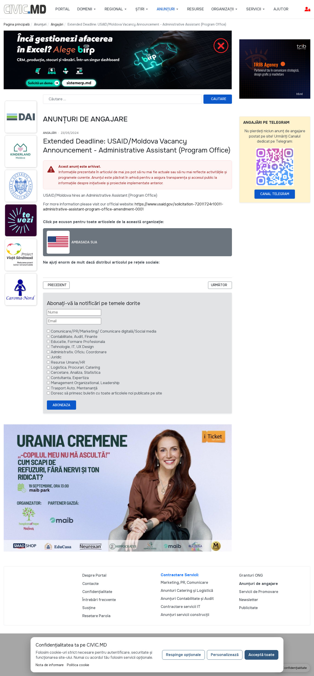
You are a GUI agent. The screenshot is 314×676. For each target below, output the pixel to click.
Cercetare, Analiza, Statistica (75, 372)
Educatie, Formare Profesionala (78, 341)
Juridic (56, 357)
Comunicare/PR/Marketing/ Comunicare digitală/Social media (103, 331)
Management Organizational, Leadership (85, 382)
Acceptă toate (261, 654)
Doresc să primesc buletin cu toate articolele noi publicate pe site (106, 393)
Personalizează (225, 654)
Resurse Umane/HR (68, 362)
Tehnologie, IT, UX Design (72, 346)
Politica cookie (78, 665)
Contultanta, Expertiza (70, 377)
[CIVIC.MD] (25, 8)
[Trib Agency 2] (275, 68)
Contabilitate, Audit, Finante (74, 336)
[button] (87, 9)
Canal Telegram (274, 194)
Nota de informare (50, 665)
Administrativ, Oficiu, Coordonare (79, 352)
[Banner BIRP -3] (118, 59)
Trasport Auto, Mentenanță (74, 388)
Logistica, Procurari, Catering (75, 367)
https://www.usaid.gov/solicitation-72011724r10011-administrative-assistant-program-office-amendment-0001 (133, 207)
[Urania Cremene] (118, 487)
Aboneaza (61, 405)
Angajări (50, 133)
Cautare (218, 99)
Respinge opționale (183, 654)
